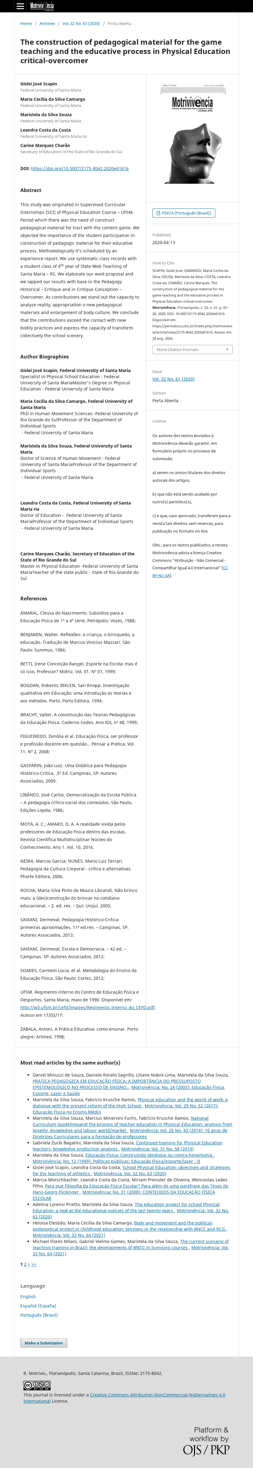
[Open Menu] (20, 6)
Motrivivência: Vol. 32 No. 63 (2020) (130, 1173)
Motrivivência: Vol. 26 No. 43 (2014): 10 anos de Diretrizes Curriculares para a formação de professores (130, 1133)
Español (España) (38, 1306)
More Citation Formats (177, 349)
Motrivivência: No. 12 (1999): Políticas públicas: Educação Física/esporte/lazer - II (116, 1161)
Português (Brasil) (39, 1315)
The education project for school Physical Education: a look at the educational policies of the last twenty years (126, 1207)
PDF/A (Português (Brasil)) (186, 213)
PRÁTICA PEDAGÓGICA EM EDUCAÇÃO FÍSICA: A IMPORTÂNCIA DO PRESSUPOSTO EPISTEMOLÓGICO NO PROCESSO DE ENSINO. (117, 1084)
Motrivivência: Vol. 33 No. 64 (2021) (69, 1235)
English (28, 1296)
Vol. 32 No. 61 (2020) (81, 23)
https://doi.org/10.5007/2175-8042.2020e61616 (80, 168)
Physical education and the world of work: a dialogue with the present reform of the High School (130, 1103)
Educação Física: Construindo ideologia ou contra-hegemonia (149, 1155)
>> (33, 1264)
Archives (47, 23)
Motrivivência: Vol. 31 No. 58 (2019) (157, 1149)
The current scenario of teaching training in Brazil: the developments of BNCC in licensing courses (131, 1244)
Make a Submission (44, 1343)
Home (26, 23)
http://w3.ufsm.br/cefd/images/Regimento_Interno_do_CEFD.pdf (87, 1007)
